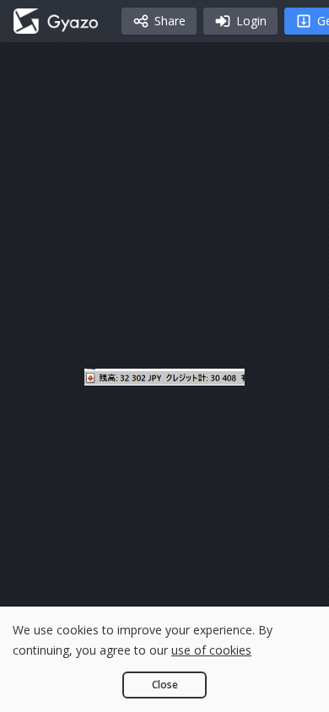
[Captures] (55, 21)
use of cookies (211, 650)
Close (165, 684)
